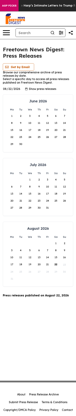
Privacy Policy (48, 410)
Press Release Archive (44, 394)
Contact (67, 410)
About (21, 394)
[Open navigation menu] (6, 32)
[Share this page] (70, 32)
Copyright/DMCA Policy (19, 410)
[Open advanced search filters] (61, 33)
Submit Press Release (23, 402)
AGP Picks (9, 5)
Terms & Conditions (54, 402)
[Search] (52, 33)
